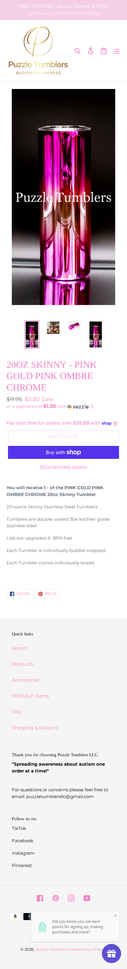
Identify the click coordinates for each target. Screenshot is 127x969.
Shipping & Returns (35, 728)
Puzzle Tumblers (51, 949)
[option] (32, 334)
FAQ (17, 712)
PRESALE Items (30, 696)
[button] (63, 406)
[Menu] (116, 50)
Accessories (25, 680)
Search (20, 648)
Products (22, 664)
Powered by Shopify (88, 949)
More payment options (63, 466)
